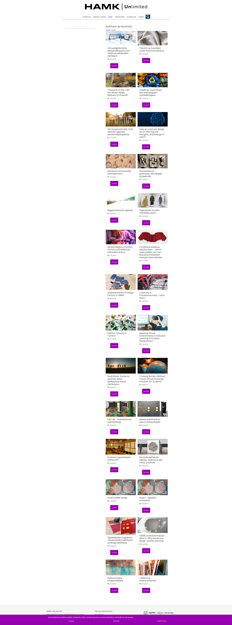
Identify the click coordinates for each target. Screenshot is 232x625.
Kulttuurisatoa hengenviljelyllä (115, 579)
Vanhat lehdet (99, 17)
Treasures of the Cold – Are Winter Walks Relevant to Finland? (119, 92)
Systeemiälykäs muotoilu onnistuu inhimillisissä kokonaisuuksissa (119, 249)
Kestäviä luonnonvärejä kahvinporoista (119, 172)
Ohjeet (141, 17)
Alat (110, 17)
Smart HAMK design (117, 497)
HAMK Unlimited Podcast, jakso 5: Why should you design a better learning (152, 538)
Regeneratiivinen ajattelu (120, 210)
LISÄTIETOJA (161, 621)
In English (131, 17)
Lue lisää (114, 66)
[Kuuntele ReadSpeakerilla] (108, 66)
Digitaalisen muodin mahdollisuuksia (149, 211)
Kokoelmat (120, 17)
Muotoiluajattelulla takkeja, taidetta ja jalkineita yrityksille (151, 460)
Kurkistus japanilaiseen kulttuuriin (119, 458)
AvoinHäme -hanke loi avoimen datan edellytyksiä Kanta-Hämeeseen (118, 380)
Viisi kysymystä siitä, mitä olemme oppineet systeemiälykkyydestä (120, 132)
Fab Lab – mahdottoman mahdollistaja (119, 420)
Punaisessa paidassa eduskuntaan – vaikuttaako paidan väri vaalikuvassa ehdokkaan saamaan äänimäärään (150, 252)
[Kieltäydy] (230, 620)
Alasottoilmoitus (99, 614)
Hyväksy (71, 621)
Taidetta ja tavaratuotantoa (147, 579)
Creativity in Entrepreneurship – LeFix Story (151, 295)
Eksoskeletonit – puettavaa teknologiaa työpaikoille (150, 173)
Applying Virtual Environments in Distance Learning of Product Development (152, 337)
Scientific (87, 17)
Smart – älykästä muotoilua (147, 499)
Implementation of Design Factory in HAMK (120, 294)
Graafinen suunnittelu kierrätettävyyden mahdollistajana (150, 92)
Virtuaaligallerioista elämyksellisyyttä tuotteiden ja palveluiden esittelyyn (118, 51)
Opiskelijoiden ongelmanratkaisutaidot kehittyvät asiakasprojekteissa (120, 540)
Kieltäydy (116, 621)
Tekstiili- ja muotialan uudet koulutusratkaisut (151, 49)
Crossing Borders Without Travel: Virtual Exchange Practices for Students (152, 379)
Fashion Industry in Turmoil (117, 334)
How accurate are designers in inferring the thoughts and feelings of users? (152, 133)
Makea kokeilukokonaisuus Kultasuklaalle (150, 420)
